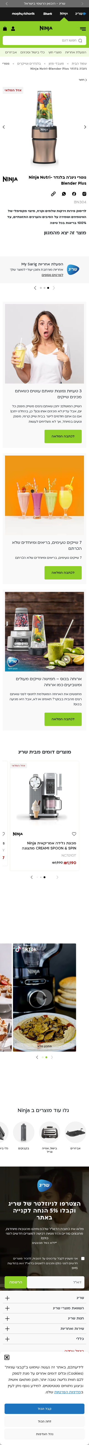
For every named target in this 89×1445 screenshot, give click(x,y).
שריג (80, 1297)
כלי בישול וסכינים (33, 52)
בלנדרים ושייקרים (29, 64)
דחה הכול (44, 1421)
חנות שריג (76, 1318)
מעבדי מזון (56, 64)
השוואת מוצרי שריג (68, 1308)
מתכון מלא (44, 1046)
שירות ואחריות (72, 1328)
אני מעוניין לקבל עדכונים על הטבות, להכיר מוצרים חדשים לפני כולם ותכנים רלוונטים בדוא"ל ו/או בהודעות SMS (43, 1263)
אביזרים (11, 52)
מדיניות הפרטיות (67, 1392)
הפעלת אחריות (75, 52)
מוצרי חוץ (55, 52)
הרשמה (15, 1282)
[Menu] (83, 29)
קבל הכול (44, 1409)
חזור (82, 80)
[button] (7, 1357)
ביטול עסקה (74, 1351)
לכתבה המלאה (63, 436)
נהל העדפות (44, 1434)
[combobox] (44, 40)
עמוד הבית (79, 64)
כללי (80, 1338)
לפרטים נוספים (52, 275)
